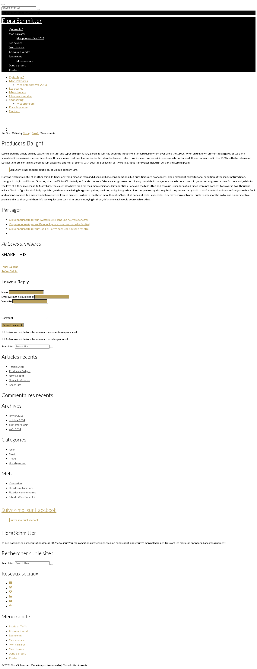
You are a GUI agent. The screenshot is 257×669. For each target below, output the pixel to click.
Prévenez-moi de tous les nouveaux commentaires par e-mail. (41, 332)
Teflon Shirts (9, 271)
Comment (7, 317)
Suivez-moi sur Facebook (29, 510)
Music (35, 133)
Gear (12, 449)
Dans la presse (17, 65)
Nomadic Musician (19, 380)
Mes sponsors (25, 60)
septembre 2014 (19, 424)
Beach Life (15, 384)
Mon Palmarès (17, 33)
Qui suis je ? (16, 29)
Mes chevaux (16, 47)
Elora (26, 133)
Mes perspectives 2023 (30, 38)
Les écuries (15, 42)
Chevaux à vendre (19, 51)
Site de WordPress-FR (22, 497)
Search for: (8, 346)
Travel (12, 458)
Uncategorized (17, 463)
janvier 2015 (16, 415)
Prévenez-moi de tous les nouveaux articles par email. (37, 339)
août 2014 (15, 429)
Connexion (15, 483)
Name (5, 292)
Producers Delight (19, 371)
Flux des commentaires (22, 492)
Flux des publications (21, 487)
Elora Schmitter (22, 20)
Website (7, 301)
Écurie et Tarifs (18, 626)
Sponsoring (15, 56)
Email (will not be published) (18, 296)
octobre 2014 (17, 420)
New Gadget (10, 266)
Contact (14, 70)
